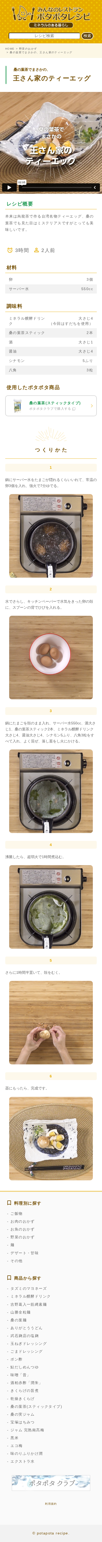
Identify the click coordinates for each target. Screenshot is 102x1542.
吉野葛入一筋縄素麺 (28, 1304)
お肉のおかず (22, 1221)
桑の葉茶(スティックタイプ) (36, 1406)
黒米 (14, 1438)
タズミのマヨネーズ (28, 1288)
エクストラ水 (22, 1461)
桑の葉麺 (18, 1320)
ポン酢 (16, 1359)
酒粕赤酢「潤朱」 (26, 1383)
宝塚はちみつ (22, 1422)
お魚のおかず (22, 1229)
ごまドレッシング (26, 1351)
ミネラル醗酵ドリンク (30, 1296)
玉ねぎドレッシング (28, 1343)
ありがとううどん (26, 1328)
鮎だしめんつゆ (24, 1367)
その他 (16, 1261)
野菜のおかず (28, 48)
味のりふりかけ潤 (26, 1453)
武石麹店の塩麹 (24, 1336)
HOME (10, 48)
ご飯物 (16, 1213)
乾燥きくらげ (22, 1399)
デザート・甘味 (24, 1253)
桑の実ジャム (22, 1414)
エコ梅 (16, 1446)
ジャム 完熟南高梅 (27, 1430)
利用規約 (51, 1503)
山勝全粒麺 (20, 1312)
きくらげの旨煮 (24, 1390)
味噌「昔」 (20, 1375)
